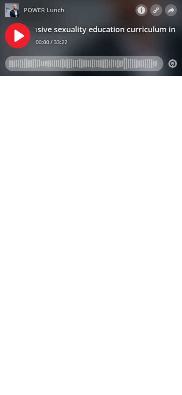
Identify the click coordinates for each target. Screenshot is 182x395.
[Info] (141, 10)
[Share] (171, 10)
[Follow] (156, 10)
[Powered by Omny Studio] (172, 63)
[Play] (17, 35)
